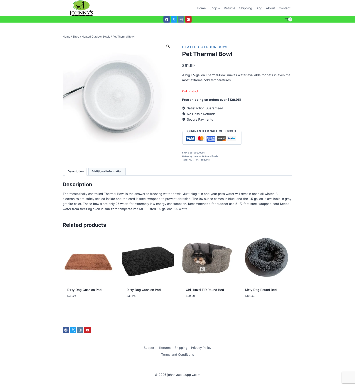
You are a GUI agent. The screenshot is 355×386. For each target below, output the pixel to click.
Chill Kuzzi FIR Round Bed (205, 290)
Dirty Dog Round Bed (261, 290)
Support (149, 348)
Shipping (245, 8)
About (270, 8)
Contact (284, 8)
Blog (259, 8)
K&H (191, 159)
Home (201, 8)
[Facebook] (166, 19)
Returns (229, 8)
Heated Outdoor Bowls (206, 47)
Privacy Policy (201, 348)
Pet (196, 159)
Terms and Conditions (177, 354)
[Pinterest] (188, 19)
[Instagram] (181, 19)
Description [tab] (76, 171)
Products (205, 159)
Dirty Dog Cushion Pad (84, 290)
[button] (168, 46)
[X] (174, 19)
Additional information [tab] (106, 171)
